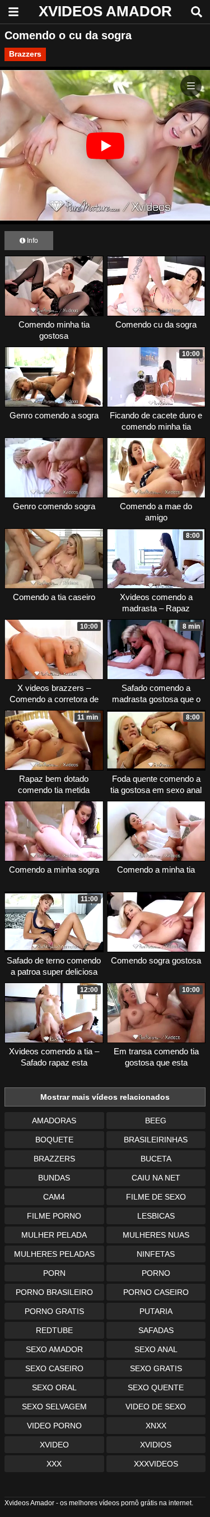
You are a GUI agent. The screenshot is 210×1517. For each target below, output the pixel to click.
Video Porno (54, 1425)
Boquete (54, 1139)
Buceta (156, 1158)
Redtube (54, 1330)
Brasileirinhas (156, 1139)
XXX (54, 1463)
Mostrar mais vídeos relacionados (105, 1096)
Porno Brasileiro (54, 1292)
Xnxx (156, 1425)
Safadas (156, 1330)
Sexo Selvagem (54, 1406)
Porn (54, 1273)
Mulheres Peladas (54, 1253)
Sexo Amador (54, 1349)
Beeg (155, 1120)
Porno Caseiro (156, 1292)
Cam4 (54, 1196)
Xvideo (54, 1444)
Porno (156, 1273)
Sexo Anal (156, 1349)
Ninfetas (156, 1253)
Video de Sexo (155, 1406)
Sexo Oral (54, 1387)
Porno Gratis (54, 1311)
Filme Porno (54, 1215)
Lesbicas (156, 1215)
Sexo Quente (156, 1387)
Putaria (155, 1311)
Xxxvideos (156, 1463)
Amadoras (54, 1120)
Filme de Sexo (156, 1196)
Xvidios (155, 1444)
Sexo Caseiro (54, 1368)
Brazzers (25, 53)
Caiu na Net (156, 1177)
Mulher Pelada (54, 1234)
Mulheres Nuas (156, 1234)
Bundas (54, 1177)
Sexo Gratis (156, 1368)
